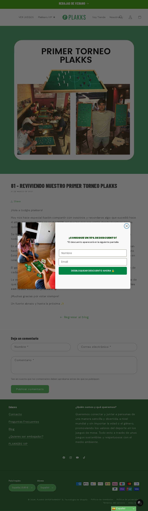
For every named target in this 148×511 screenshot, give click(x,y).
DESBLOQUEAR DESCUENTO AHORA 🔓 (92, 270)
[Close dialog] (126, 226)
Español (120, 508)
